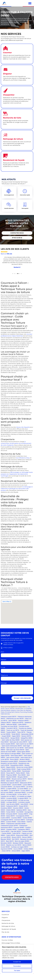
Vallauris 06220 (6, 722)
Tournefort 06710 (11, 728)
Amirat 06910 (16, 851)
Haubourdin (19, 708)
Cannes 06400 (6, 833)
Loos (18, 710)
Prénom (4, 659)
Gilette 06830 (10, 810)
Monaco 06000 (5, 779)
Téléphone (4, 675)
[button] (29, 3)
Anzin (3, 708)
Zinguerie (5, 917)
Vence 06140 (12, 720)
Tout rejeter (17, 970)
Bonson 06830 (27, 837)
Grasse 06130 (23, 806)
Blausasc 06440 (6, 839)
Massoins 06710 (21, 781)
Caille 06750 (16, 833)
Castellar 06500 (11, 829)
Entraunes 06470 (11, 814)
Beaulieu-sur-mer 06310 (13, 845)
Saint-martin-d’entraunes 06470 (12, 746)
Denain (12, 708)
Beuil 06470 (10, 841)
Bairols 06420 (27, 845)
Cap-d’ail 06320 (16, 831)
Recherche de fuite (8, 923)
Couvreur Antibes (7, 940)
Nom (2, 652)
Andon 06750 (6, 851)
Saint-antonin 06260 (12, 757)
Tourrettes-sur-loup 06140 (9, 726)
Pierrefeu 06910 (6, 771)
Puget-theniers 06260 (9, 769)
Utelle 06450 (22, 724)
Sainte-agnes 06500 (23, 751)
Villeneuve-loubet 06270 (8, 716)
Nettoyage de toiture (8, 926)
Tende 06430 (16, 734)
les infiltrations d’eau (23, 458)
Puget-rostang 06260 (23, 769)
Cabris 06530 (10, 835)
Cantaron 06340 (27, 831)
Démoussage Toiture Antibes (11, 943)
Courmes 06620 (16, 818)
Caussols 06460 (19, 827)
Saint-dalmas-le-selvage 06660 (11, 753)
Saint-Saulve (15, 712)
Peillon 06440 (20, 773)
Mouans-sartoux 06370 (19, 779)
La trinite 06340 (11, 794)
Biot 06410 (15, 839)
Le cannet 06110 (14, 790)
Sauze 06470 (5, 738)
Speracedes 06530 (27, 734)
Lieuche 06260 (16, 784)
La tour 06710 (22, 794)
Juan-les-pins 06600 (12, 804)
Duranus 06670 (23, 814)
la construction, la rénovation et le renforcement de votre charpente (16, 443)
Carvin (7, 708)
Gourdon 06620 (18, 808)
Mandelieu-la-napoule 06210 (10, 783)
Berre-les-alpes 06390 (22, 841)
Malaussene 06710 (26, 783)
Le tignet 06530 (11, 788)
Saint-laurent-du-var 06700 (15, 748)
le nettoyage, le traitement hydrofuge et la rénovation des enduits (17, 488)
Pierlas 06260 (16, 771)
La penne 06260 (11, 798)
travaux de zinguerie (23, 427)
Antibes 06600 (28, 849)
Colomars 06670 (19, 820)
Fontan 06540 (10, 812)
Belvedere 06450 (6, 843)
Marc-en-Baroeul (25, 710)
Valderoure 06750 (17, 722)
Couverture (5, 914)
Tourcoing (23, 712)
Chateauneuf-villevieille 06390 (15, 823)
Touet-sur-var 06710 (12, 730)
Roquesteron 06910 (25, 761)
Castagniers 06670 (24, 829)
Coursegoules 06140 (22, 816)
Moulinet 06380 (11, 777)
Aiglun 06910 (26, 851)
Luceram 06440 (6, 784)
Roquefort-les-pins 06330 (9, 763)
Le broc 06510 (25, 790)
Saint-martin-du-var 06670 (24, 744)
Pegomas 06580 (11, 775)
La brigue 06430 (11, 802)
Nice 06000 (21, 775)
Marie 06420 (10, 781)
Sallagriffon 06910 (26, 738)
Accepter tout (17, 961)
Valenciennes (5, 714)
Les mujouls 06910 (19, 786)
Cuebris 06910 (5, 818)
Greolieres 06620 (6, 808)
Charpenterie (6, 920)
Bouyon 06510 (16, 837)
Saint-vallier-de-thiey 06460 (10, 740)
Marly (2, 712)
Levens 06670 (27, 784)
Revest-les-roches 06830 (24, 767)
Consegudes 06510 (7, 820)
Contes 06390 (27, 818)
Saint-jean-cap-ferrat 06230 (15, 749)
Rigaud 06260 (10, 767)
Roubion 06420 (24, 759)
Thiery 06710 (21, 732)
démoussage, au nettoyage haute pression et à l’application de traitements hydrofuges (17, 474)
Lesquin (13, 710)
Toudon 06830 (11, 732)
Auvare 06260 (5, 847)
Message (4, 683)
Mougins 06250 (22, 777)
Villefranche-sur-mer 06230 (15, 718)
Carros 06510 (5, 831)
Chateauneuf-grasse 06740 (9, 825)
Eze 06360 (20, 812)
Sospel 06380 (6, 736)
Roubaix (30, 712)
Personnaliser (17, 966)
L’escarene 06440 (6, 786)
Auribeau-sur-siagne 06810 (19, 847)
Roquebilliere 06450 (17, 765)
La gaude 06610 (23, 798)
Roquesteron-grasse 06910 (9, 761)
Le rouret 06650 (23, 788)
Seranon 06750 (26, 736)
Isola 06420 (24, 804)
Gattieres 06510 (21, 810)
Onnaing (8, 712)
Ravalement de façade (9, 929)
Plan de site (5, 932)
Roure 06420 (14, 759)
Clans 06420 (21, 821)
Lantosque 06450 (20, 792)
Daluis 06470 (10, 816)
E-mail (3, 667)
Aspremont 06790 (6, 849)
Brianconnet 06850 (22, 835)
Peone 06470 (10, 773)
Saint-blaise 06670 (17, 755)
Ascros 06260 (18, 849)
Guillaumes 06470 (12, 806)
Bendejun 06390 (18, 843)
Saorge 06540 (14, 738)
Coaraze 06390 (11, 821)
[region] (17, 959)
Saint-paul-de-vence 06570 (18, 742)
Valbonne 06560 (11, 724)
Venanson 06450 (23, 720)
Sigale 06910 (16, 736)
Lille (28, 707)
